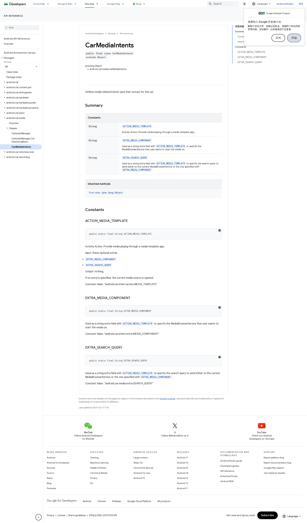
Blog (138, 3)
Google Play (113, 3)
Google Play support (274, 467)
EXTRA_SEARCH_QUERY (135, 157)
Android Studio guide (231, 460)
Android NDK (227, 481)
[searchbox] (21, 27)
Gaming (94, 457)
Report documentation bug (277, 462)
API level (7, 62)
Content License (167, 398)
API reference (13, 15)
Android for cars (142, 472)
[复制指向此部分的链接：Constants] (107, 210)
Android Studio (285, 3)
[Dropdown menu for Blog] (145, 4)
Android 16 (182, 462)
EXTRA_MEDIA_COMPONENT (137, 140)
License (61, 515)
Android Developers (94, 33)
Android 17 (182, 457)
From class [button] (106, 192)
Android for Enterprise (58, 462)
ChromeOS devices (143, 467)
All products (163, 501)
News (49, 478)
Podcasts (51, 488)
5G (91, 483)
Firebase (116, 501)
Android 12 (182, 483)
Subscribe (267, 515)
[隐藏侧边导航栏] (38, 517)
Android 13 (182, 478)
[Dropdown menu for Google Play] (124, 4)
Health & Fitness (98, 467)
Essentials (39, 3)
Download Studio (229, 476)
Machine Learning (99, 462)
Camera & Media (98, 472)
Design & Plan (65, 3)
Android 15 (182, 467)
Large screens (141, 457)
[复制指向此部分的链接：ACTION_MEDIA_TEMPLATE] (131, 221)
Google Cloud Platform (139, 501)
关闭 (278, 38)
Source (50, 472)
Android (51, 457)
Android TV (139, 478)
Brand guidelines (77, 515)
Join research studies (274, 472)
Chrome (102, 501)
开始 (294, 38)
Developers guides (229, 465)
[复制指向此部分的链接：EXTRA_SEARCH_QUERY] (125, 348)
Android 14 (182, 472)
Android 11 (182, 488)
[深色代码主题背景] (220, 230)
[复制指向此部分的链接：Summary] (106, 106)
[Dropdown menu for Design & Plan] (76, 4)
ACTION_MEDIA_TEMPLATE (137, 126)
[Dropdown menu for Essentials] (49, 4)
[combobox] (223, 4)
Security (51, 467)
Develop (89, 3)
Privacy (93, 478)
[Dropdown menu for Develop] (98, 4)
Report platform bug (274, 457)
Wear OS (138, 462)
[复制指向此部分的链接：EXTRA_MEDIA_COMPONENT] (133, 298)
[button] (21, 57)
